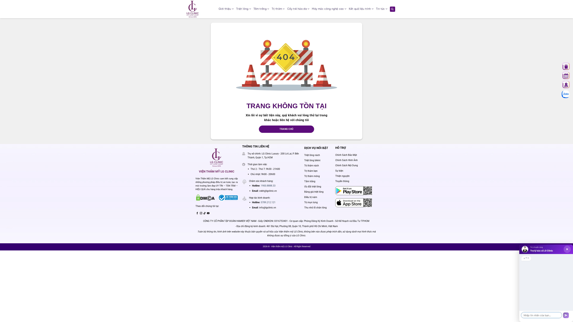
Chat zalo (564, 94)
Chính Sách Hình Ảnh (346, 160)
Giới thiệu (225, 9)
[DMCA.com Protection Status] (205, 197)
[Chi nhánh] (566, 84)
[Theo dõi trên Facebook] (197, 213)
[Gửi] (566, 315)
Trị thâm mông (312, 176)
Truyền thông (342, 181)
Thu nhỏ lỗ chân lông (315, 207)
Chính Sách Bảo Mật (346, 155)
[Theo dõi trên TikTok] (204, 213)
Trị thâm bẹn (311, 170)
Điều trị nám (310, 197)
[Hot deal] (566, 66)
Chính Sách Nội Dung (346, 165)
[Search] (392, 9)
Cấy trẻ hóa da (297, 9)
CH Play (339, 188)
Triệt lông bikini (312, 160)
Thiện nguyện (342, 176)
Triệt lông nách (312, 155)
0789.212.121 (268, 202)
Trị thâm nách (311, 165)
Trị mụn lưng (311, 202)
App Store (340, 200)
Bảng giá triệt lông (314, 191)
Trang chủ (286, 129)
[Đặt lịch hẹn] (566, 75)
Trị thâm (277, 9)
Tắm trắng (260, 9)
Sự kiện (339, 170)
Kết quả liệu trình (360, 9)
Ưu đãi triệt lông (312, 186)
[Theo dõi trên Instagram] (201, 213)
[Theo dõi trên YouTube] (208, 213)
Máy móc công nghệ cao (328, 9)
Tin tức (380, 9)
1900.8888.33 (268, 185)
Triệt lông (242, 9)
